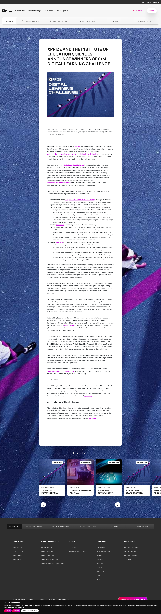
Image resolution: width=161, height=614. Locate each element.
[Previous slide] (43, 505)
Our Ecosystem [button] (62, 11)
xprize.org (88, 396)
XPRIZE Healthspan (48, 555)
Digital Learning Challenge (74, 165)
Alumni (99, 568)
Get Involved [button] (137, 11)
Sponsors (100, 559)
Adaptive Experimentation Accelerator (61, 154)
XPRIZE (77, 146)
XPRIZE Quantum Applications (52, 564)
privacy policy (28, 605)
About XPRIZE (18, 551)
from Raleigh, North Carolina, (87, 154)
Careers (52, 600)
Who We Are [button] (20, 11)
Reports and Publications (78, 551)
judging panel (69, 325)
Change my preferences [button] (29, 610)
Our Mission (17, 547)
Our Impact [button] (49, 11)
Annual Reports (63, 600)
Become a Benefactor (132, 547)
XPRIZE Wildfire (47, 551)
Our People (17, 555)
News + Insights (146, 2)
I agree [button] (8, 610)
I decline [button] (16, 610)
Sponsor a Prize (130, 551)
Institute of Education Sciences (59, 183)
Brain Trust (100, 572)
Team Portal (155, 2)
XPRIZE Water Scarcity (49, 559)
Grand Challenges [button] (35, 11)
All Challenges (46, 547)
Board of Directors (103, 551)
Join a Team (128, 559)
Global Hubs (101, 580)
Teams (99, 576)
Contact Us (43, 600)
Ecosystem (101, 547)
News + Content (19, 600)
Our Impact (73, 547)
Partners (100, 564)
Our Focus (8, 21)
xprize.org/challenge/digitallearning (60, 371)
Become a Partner (130, 555)
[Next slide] (117, 505)
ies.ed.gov (93, 418)
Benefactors (101, 555)
